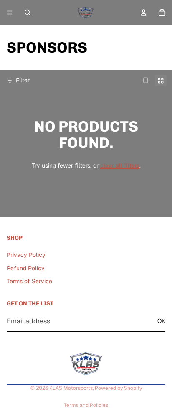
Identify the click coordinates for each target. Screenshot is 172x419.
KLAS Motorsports (71, 388)
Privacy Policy (26, 255)
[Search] (27, 12)
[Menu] (9, 12)
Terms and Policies (86, 405)
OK (161, 321)
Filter (23, 80)
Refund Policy (26, 268)
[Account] (143, 12)
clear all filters (119, 165)
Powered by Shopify (118, 388)
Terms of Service (29, 281)
